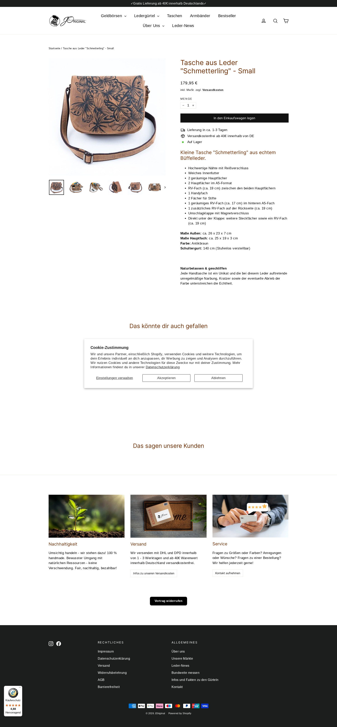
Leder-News (183, 25)
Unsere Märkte (182, 658)
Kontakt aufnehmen (227, 573)
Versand (104, 665)
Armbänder (200, 16)
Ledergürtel (145, 16)
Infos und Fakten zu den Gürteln (195, 679)
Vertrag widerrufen (169, 600)
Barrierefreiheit (109, 687)
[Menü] (20, 688)
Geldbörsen (112, 16)
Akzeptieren (166, 378)
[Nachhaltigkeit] (87, 516)
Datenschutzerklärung (163, 367)
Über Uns (152, 25)
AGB (101, 679)
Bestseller (227, 16)
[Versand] (168, 516)
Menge (186, 98)
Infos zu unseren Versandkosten (153, 573)
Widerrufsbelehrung (112, 672)
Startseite (54, 48)
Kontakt (177, 687)
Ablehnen (218, 378)
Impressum (106, 651)
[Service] (250, 516)
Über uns (178, 651)
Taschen (174, 16)
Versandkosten (213, 89)
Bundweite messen (186, 672)
